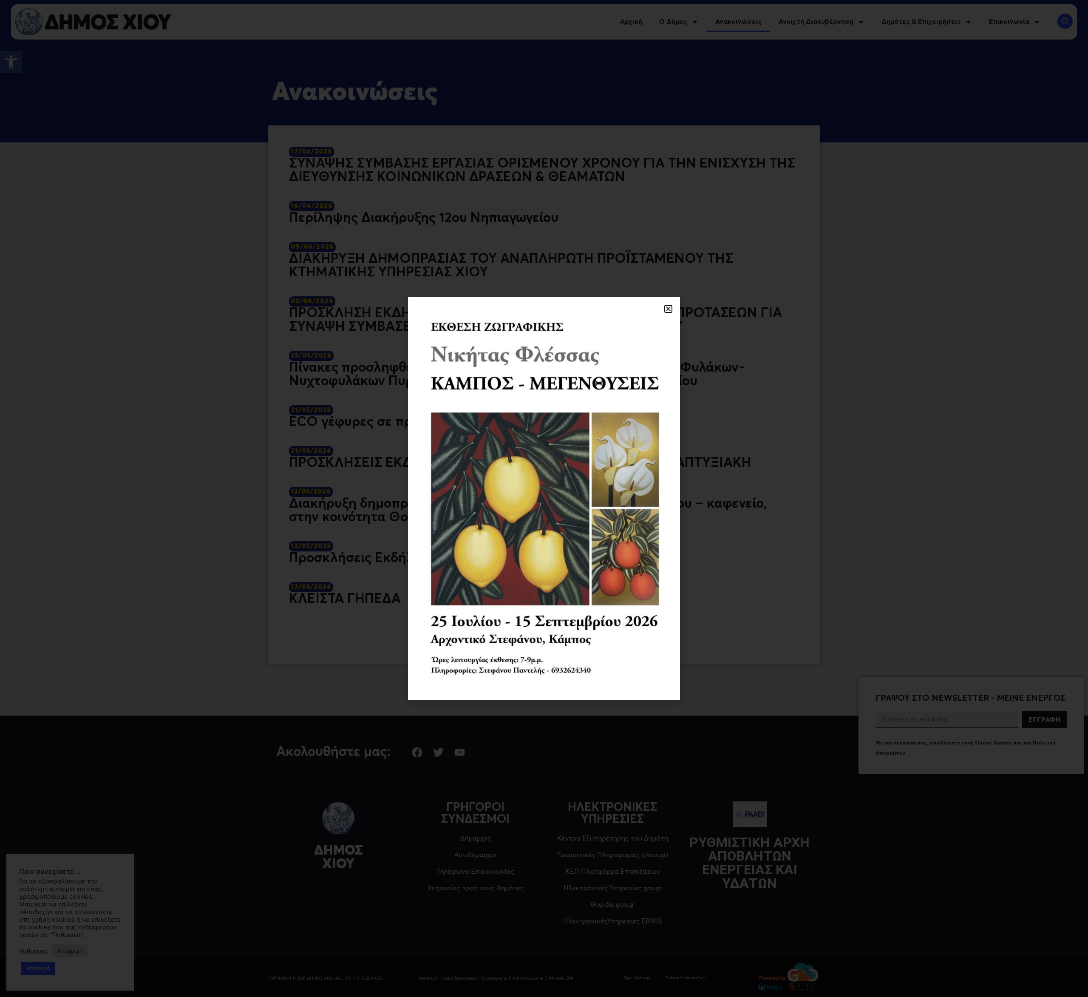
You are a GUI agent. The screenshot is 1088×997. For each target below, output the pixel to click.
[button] (668, 309)
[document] (544, 498)
